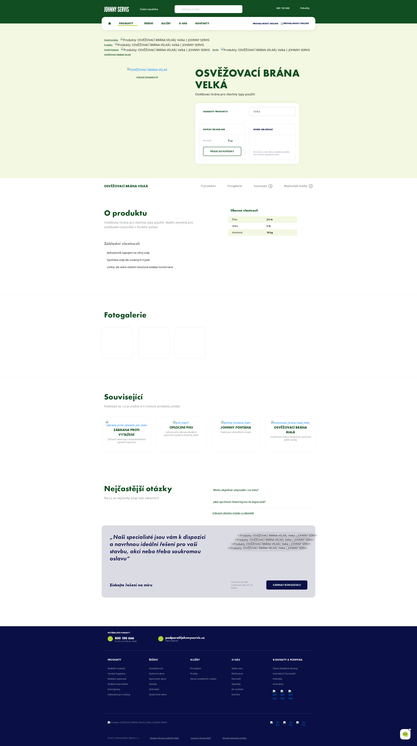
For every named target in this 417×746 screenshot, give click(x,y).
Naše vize (237, 668)
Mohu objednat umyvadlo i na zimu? (236, 490)
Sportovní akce (157, 678)
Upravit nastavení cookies (234, 738)
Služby (166, 23)
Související (262, 186)
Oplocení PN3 (181, 427)
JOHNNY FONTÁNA (236, 427)
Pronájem (195, 668)
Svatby (153, 684)
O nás (183, 23)
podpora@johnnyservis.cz (185, 638)
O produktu (208, 186)
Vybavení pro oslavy (119, 694)
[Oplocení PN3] (181, 422)
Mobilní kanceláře (118, 684)
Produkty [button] (126, 23)
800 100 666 (282, 8)
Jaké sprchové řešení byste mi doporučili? (239, 502)
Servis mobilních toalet (203, 678)
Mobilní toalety (116, 668)
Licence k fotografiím (201, 738)
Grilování (154, 689)
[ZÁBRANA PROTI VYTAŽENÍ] (126, 423)
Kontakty (202, 23)
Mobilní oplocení (117, 678)
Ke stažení (237, 689)
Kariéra (236, 694)
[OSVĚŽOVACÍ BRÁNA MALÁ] (290, 422)
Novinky (236, 684)
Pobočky (305, 8)
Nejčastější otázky (297, 186)
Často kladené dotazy (285, 668)
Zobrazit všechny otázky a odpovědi (233, 513)
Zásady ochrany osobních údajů (164, 738)
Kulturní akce (156, 673)
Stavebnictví (156, 668)
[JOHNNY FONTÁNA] (235, 422)
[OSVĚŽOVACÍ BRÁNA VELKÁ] (147, 69)
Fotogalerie (234, 186)
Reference (237, 673)
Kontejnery (114, 689)
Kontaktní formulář (284, 673)
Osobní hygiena (116, 673)
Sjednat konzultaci (287, 585)
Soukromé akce (157, 694)
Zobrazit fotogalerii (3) (147, 77)
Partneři (236, 678)
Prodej (193, 673)
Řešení (148, 23)
